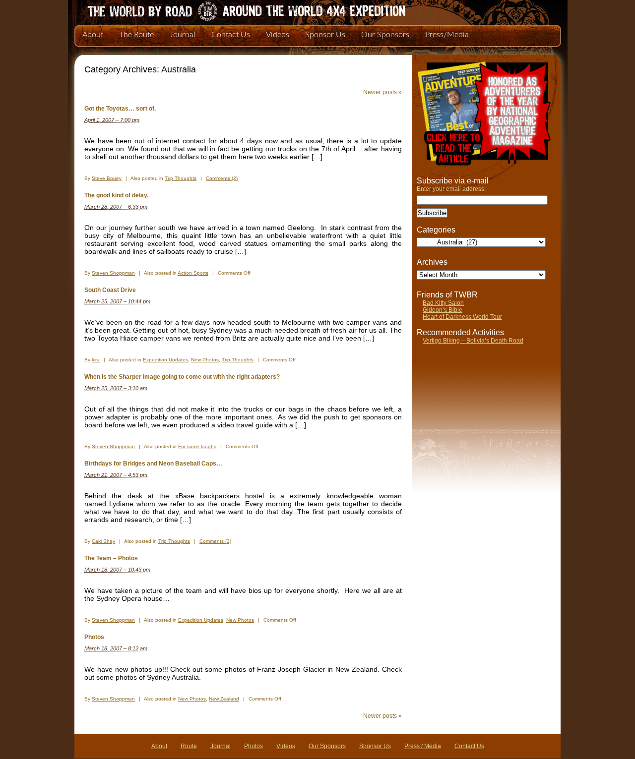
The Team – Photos (111, 558)
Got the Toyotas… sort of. (120, 108)
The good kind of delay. (116, 195)
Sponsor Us (325, 35)
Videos (277, 35)
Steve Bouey (107, 178)
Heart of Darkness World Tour (462, 316)
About (92, 35)
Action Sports (193, 273)
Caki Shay (103, 541)
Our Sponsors (385, 35)
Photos (94, 637)
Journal (182, 35)
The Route (136, 35)
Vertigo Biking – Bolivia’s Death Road (473, 340)
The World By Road (230, 10)
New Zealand (224, 698)
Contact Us (230, 35)
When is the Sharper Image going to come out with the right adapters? (182, 376)
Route (189, 746)
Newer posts (382, 92)
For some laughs (197, 446)
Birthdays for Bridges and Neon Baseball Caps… (153, 463)
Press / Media (422, 746)
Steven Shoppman (113, 273)
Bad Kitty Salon (443, 302)
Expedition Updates (165, 359)
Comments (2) (222, 178)
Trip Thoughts (180, 178)
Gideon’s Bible (442, 309)
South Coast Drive (110, 290)
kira (96, 359)
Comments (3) (215, 541)
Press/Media (447, 35)
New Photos (205, 359)
